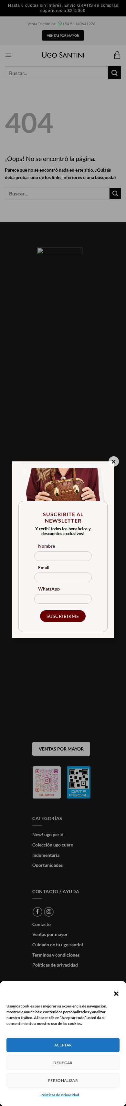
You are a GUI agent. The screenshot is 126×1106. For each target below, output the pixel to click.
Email (43, 567)
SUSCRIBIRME (63, 616)
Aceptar (63, 1045)
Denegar (63, 1062)
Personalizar (63, 1080)
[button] (116, 993)
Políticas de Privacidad (59, 1094)
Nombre (46, 546)
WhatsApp (49, 588)
